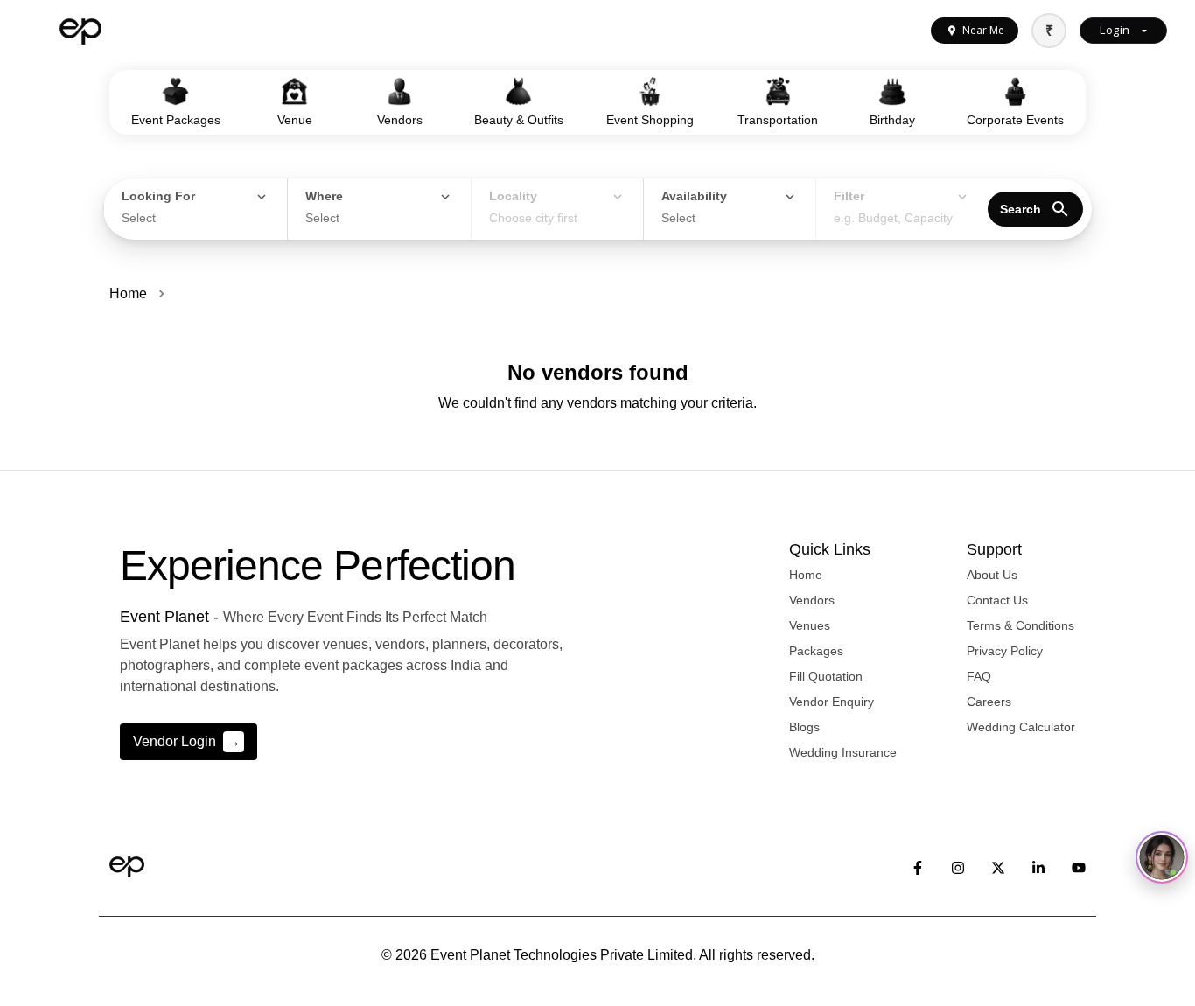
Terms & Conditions (1020, 625)
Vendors (812, 600)
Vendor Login (187, 741)
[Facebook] (918, 866)
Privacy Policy (1005, 651)
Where (324, 196)
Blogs (804, 727)
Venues (809, 625)
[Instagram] (958, 866)
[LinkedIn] (1038, 866)
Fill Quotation (826, 676)
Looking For (158, 196)
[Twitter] (998, 866)
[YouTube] (1079, 866)
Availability (694, 196)
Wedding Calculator (1021, 727)
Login (1114, 30)
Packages (816, 651)
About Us (992, 575)
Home (128, 293)
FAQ (979, 676)
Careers (989, 702)
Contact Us (997, 600)
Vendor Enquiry (831, 702)
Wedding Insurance (843, 752)
